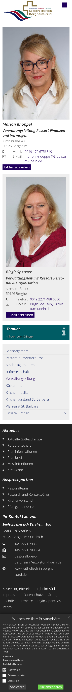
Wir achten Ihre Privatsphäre (36, 618)
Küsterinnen (15, 385)
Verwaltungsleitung (20, 378)
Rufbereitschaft (17, 371)
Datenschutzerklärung (14, 660)
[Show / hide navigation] (64, 4)
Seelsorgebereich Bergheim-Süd (27, 524)
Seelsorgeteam (17, 350)
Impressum (8, 656)
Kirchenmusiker (18, 392)
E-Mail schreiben (17, 167)
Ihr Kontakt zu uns (19, 516)
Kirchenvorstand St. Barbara (27, 399)
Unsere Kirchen (17, 413)
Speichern (17, 687)
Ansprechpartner (18, 479)
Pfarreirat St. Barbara (22, 406)
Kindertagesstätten (20, 364)
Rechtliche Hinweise (12, 664)
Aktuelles (11, 430)
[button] (65, 413)
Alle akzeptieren (51, 687)
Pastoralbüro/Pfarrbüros (24, 357)
